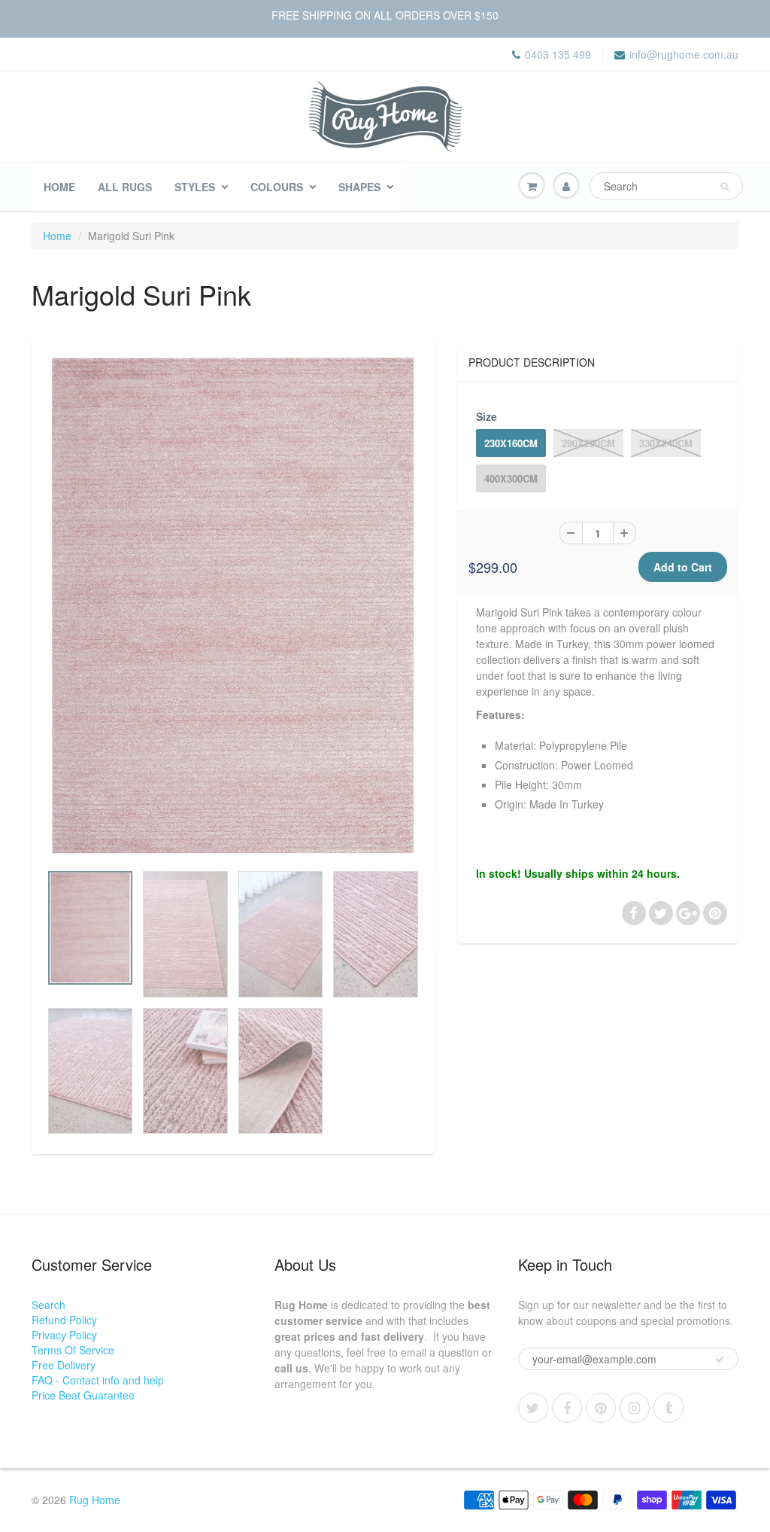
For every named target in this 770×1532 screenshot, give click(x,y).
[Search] (724, 187)
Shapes (359, 186)
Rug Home (94, 1499)
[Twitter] (533, 1408)
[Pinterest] (601, 1408)
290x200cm (588, 443)
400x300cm (511, 478)
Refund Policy (64, 1319)
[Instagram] (635, 1408)
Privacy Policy (64, 1334)
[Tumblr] (668, 1408)
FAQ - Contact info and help (98, 1379)
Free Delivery (63, 1364)
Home (59, 186)
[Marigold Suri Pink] (233, 607)
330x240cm (666, 443)
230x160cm (511, 443)
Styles (194, 186)
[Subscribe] (719, 1360)
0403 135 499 (558, 54)
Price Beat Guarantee (83, 1395)
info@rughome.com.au (683, 54)
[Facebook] (567, 1408)
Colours (276, 186)
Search (48, 1304)
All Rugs (125, 186)
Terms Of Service (73, 1349)
